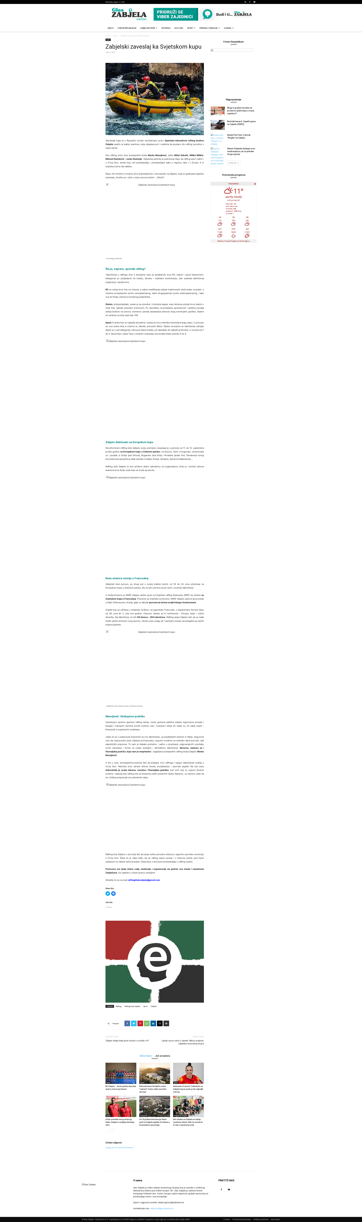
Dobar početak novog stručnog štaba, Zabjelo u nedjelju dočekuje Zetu (119, 1122)
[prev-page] (107, 1130)
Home (107, 35)
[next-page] (112, 1130)
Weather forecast (233, 241)
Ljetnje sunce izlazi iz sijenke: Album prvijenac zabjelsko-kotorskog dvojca (183, 1042)
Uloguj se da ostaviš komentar (119, 1147)
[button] (245, 2)
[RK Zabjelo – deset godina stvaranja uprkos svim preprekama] (120, 1073)
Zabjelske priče (147, 28)
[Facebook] (250, 2)
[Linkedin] (153, 1023)
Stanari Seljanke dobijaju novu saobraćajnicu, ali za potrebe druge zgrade (241, 151)
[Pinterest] (140, 1023)
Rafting (118, 1006)
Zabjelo (154, 1006)
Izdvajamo (143, 1116)
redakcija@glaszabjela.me (162, 1208)
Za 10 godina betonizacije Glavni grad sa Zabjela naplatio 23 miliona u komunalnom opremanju (154, 1122)
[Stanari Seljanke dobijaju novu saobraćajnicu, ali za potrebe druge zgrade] (218, 156)
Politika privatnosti (260, 1219)
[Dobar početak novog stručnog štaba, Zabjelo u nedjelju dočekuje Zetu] (120, 1106)
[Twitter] (134, 1023)
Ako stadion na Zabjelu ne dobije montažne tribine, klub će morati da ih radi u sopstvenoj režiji (187, 1122)
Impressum (275, 1219)
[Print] (166, 1023)
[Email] (160, 1023)
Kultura (178, 28)
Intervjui (166, 28)
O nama (227, 28)
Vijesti (110, 28)
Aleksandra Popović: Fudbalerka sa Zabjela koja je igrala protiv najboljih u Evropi (188, 1089)
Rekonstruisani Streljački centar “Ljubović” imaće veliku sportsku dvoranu (152, 1089)
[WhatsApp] (147, 1023)
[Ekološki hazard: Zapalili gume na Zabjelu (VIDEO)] (218, 125)
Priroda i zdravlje (208, 28)
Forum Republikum (127, 28)
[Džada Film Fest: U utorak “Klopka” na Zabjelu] (218, 139)
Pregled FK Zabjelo (181, 1116)
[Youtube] (254, 2)
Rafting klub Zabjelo (132, 1006)
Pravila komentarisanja (241, 1219)
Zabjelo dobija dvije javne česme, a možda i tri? (127, 1040)
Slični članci (146, 1055)
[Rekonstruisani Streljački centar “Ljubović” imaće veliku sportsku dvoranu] (154, 1073)
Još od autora (162, 1055)
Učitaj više (233, 163)
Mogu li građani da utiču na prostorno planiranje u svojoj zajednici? (240, 111)
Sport (190, 28)
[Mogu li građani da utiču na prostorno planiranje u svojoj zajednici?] (218, 111)
